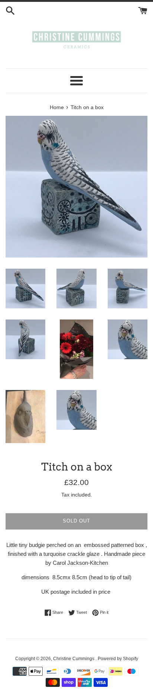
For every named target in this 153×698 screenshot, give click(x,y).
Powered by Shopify (118, 658)
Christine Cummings (74, 658)
